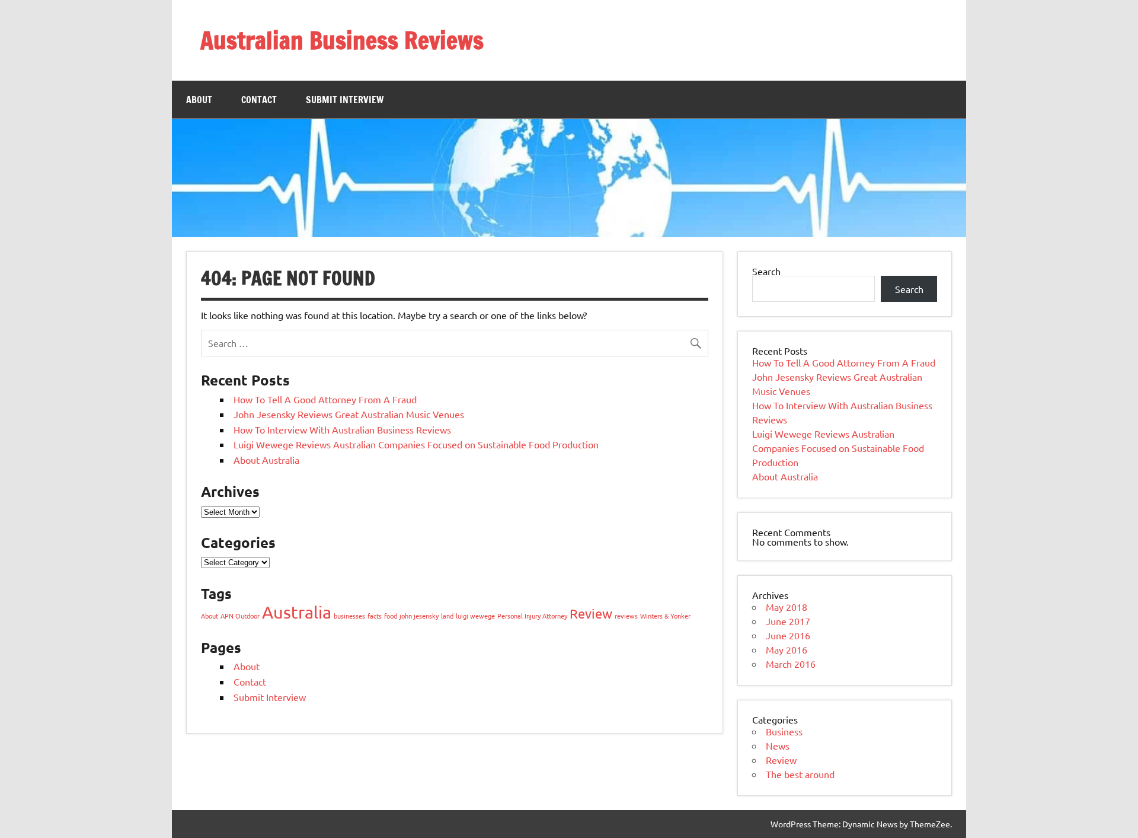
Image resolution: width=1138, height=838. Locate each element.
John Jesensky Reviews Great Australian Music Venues (349, 414)
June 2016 (788, 635)
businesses (349, 615)
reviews (626, 615)
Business (784, 731)
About (199, 99)
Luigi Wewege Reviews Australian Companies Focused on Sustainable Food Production (416, 444)
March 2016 (791, 664)
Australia (296, 612)
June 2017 (788, 621)
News (777, 745)
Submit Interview (344, 99)
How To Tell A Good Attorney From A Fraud (325, 399)
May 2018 (786, 607)
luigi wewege (475, 615)
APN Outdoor (240, 615)
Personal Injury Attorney (532, 615)
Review (591, 613)
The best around (800, 774)
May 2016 (786, 649)
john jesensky (419, 615)
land (447, 615)
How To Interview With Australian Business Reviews (342, 429)
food (390, 615)
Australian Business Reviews (342, 40)
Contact (259, 99)
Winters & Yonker (665, 615)
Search (766, 271)
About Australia (266, 460)
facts (374, 615)
